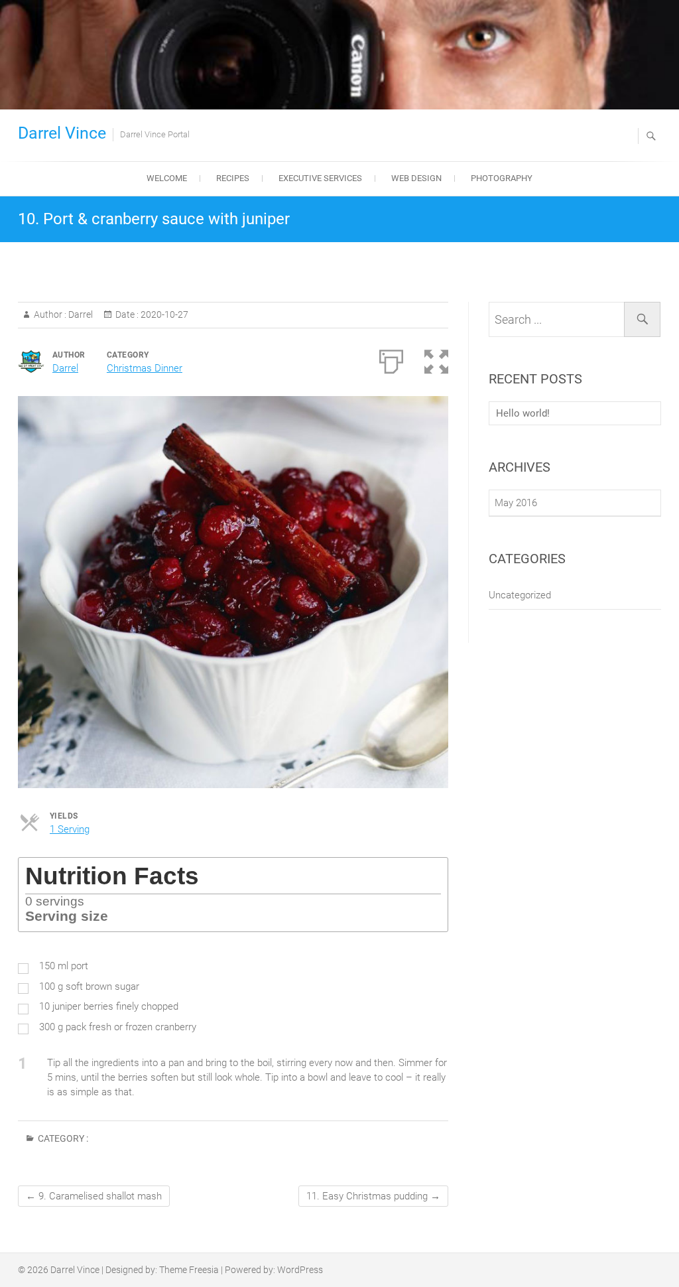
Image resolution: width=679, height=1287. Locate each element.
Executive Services (320, 178)
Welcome (167, 178)
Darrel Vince (62, 133)
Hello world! (523, 413)
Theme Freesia (189, 1269)
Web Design (416, 178)
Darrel (79, 314)
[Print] (391, 359)
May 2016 (516, 503)
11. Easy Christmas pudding (373, 1196)
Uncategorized (520, 595)
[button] (436, 359)
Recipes (232, 178)
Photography (501, 178)
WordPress (300, 1269)
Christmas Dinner (144, 368)
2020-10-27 (163, 314)
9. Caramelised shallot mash (94, 1196)
